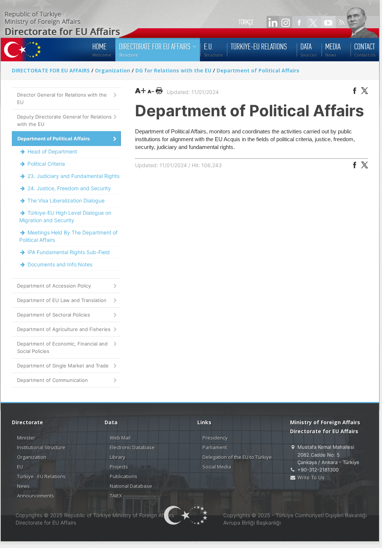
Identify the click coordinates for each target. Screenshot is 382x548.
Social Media (216, 466)
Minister (26, 437)
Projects (119, 466)
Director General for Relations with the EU (62, 98)
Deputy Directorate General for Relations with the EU (64, 120)
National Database (131, 486)
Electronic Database (132, 447)
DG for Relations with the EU (173, 70)
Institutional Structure (41, 447)
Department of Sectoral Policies (53, 315)
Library (117, 457)
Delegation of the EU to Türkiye (237, 457)
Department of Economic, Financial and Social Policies (62, 347)
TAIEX (116, 495)
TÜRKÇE (246, 22)
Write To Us (311, 477)
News (23, 486)
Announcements (35, 495)
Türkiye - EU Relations (41, 476)
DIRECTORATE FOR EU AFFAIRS (51, 70)
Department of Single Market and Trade (63, 366)
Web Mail (120, 437)
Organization (112, 70)
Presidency (215, 437)
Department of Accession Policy (54, 286)
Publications (123, 476)
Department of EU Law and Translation (61, 300)
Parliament (214, 447)
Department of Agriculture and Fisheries (64, 329)
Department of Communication (52, 380)
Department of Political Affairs (258, 70)
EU (20, 466)
